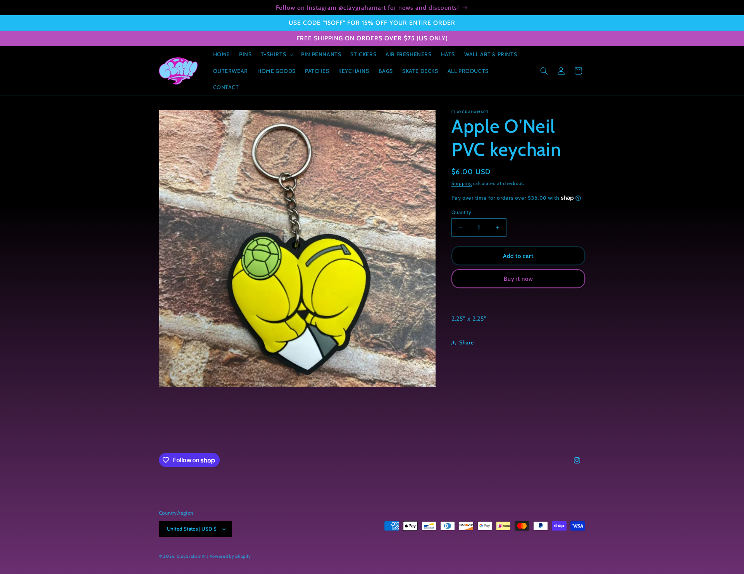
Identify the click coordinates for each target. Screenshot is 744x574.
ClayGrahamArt (192, 556)
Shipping (461, 183)
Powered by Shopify (230, 556)
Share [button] (466, 342)
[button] (276, 54)
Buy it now (518, 278)
